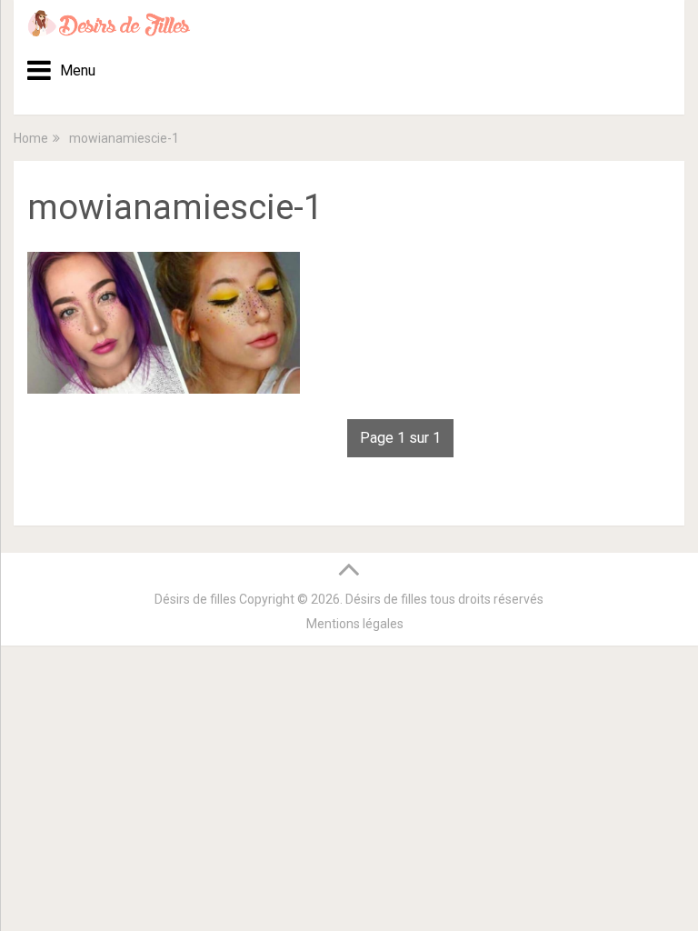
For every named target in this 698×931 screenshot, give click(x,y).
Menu (71, 70)
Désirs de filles (195, 599)
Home (31, 138)
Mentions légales (355, 623)
